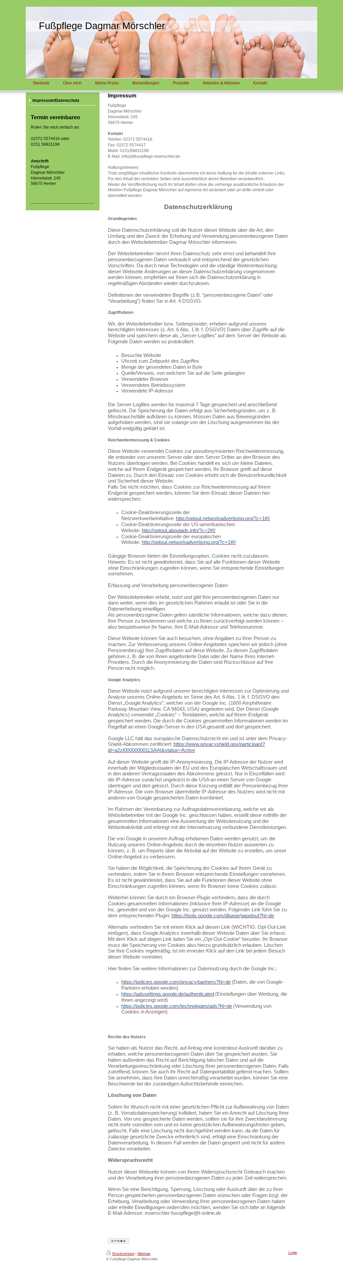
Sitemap (143, 1254)
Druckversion (123, 1254)
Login (292, 1253)
